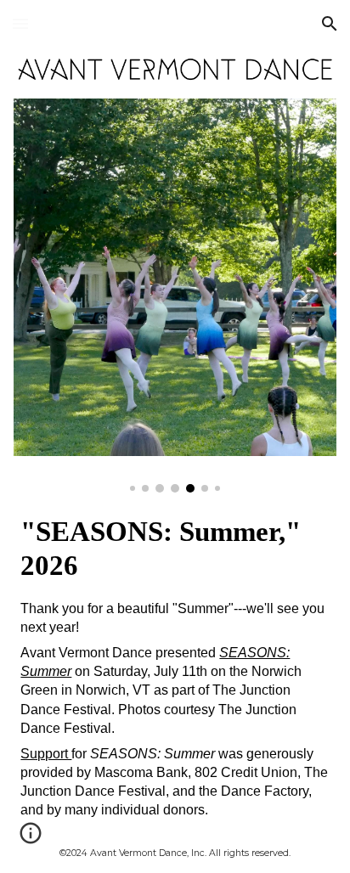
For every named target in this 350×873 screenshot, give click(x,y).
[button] (20, 23)
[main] (175, 548)
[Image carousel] (175, 296)
